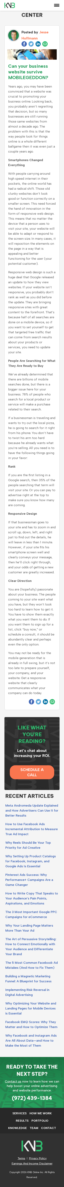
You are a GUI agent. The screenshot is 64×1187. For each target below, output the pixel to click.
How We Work (41, 1113)
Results (22, 1120)
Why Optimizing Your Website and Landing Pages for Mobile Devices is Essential (30, 1008)
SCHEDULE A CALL (32, 772)
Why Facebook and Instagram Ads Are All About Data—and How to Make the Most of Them (31, 1041)
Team (34, 1128)
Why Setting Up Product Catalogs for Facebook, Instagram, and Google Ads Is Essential (30, 861)
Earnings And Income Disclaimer (32, 1163)
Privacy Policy (38, 1158)
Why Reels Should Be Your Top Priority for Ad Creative (28, 845)
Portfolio (39, 1120)
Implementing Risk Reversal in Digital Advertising (27, 992)
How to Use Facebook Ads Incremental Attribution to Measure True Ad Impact (31, 829)
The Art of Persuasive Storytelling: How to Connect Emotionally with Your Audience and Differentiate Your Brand (30, 946)
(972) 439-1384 (32, 1098)
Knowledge (17, 1128)
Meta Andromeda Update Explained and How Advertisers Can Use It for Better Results (31, 810)
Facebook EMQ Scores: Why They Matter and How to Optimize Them (31, 1024)
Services (19, 1113)
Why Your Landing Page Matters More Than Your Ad (29, 928)
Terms (21, 1158)
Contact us (13, 1081)
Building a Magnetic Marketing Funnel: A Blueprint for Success (28, 978)
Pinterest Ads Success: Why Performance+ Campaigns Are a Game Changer (29, 880)
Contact (48, 1128)
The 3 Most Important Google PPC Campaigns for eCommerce (31, 914)
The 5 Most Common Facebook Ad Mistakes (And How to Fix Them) (31, 965)
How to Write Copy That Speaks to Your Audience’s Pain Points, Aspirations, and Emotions (31, 898)
